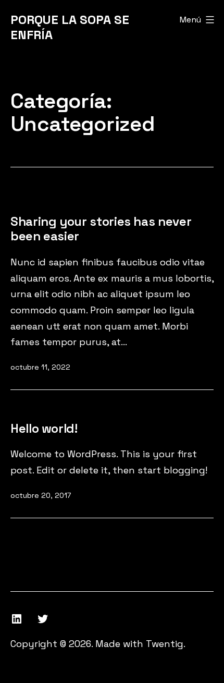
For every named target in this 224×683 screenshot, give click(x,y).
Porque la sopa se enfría (69, 27)
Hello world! (44, 428)
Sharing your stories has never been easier (100, 229)
